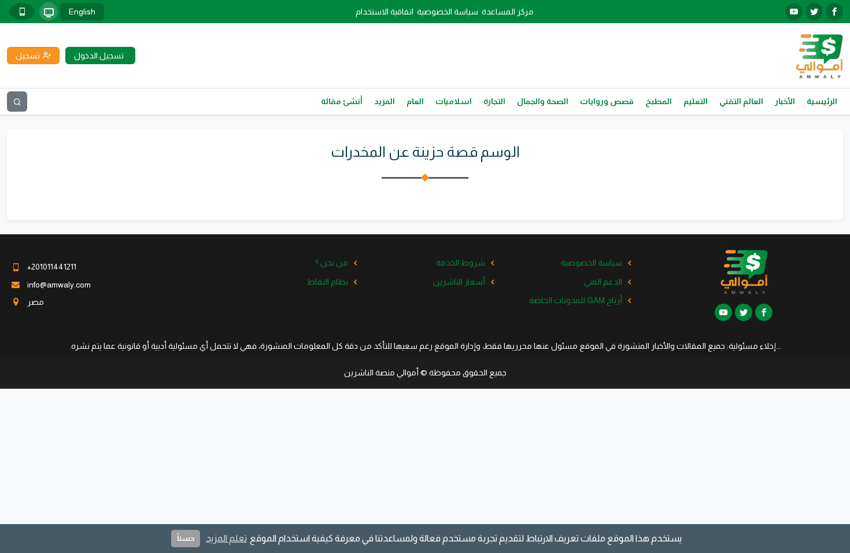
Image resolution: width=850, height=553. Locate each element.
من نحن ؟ (331, 262)
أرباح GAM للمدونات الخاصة (575, 300)
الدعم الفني (603, 281)
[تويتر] (814, 11)
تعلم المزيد (226, 538)
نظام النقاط (327, 281)
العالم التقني (741, 101)
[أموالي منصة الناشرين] (819, 55)
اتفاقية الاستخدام (384, 11)
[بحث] (17, 101)
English (82, 11)
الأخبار (785, 101)
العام (415, 101)
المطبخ (658, 101)
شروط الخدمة (460, 262)
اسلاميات (453, 101)
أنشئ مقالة (342, 101)
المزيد (384, 101)
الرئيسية (822, 101)
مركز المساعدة (508, 11)
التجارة (494, 101)
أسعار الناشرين (459, 281)
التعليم (695, 101)
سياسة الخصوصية (447, 11)
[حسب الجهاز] (48, 11)
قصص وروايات (607, 101)
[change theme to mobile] (22, 11)
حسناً (185, 538)
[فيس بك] (834, 11)
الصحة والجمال (542, 101)
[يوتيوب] (794, 11)
